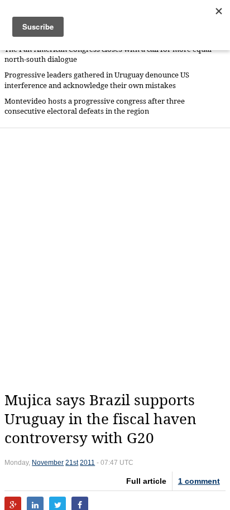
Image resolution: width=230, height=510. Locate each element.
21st (71, 463)
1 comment (199, 481)
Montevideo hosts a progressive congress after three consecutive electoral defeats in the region (94, 106)
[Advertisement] (115, 260)
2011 (87, 463)
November (48, 463)
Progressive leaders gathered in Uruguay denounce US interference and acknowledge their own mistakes (96, 80)
